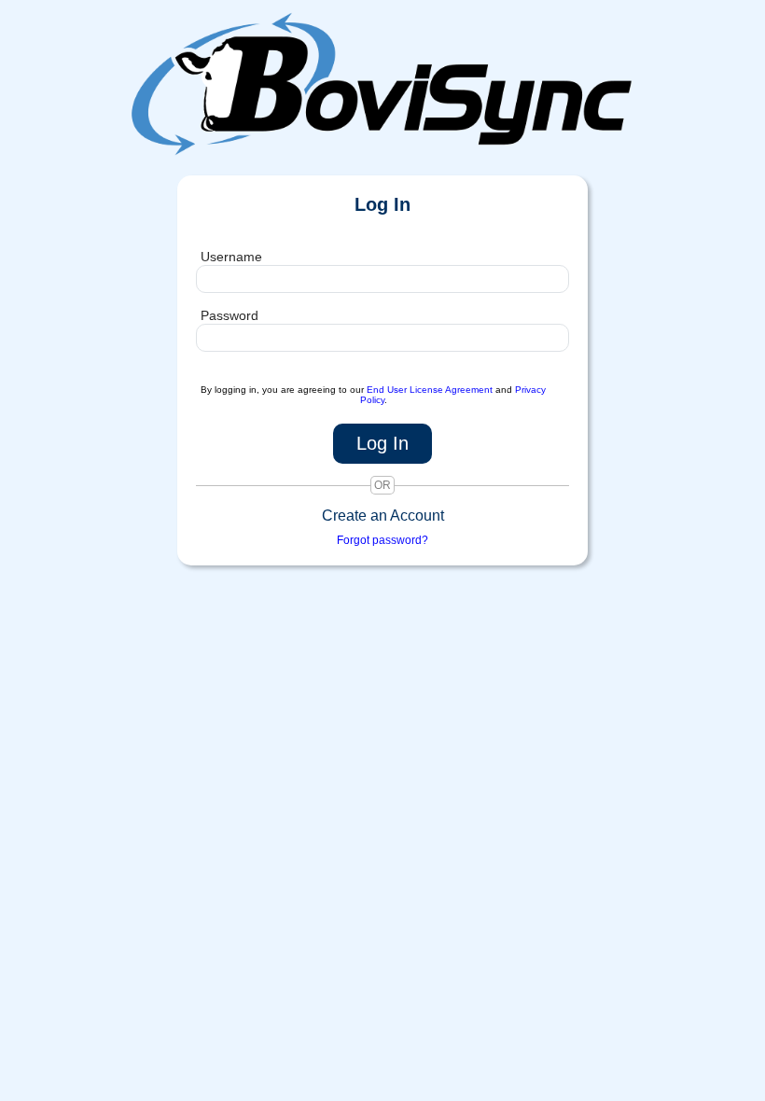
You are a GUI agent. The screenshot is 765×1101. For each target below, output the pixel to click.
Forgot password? (382, 540)
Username (231, 256)
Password (229, 315)
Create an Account (383, 515)
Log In (382, 443)
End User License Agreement (430, 389)
